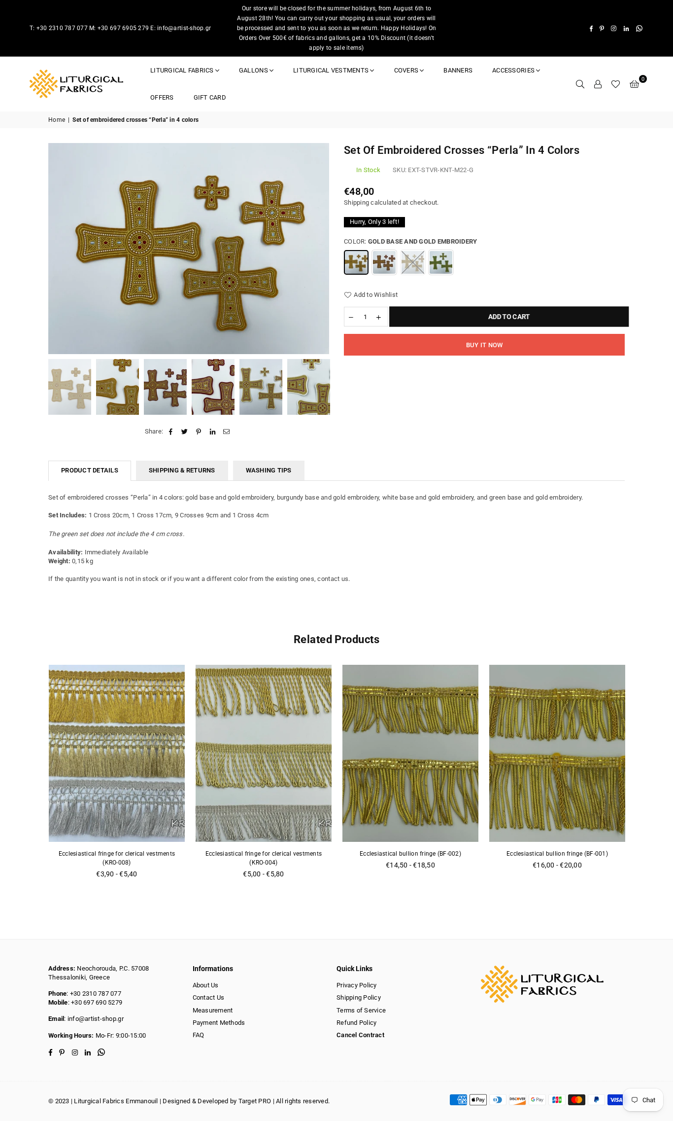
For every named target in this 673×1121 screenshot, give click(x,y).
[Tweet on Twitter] (185, 431)
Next (320, 248)
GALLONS (253, 70)
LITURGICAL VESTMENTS (331, 70)
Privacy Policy (356, 985)
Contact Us (209, 997)
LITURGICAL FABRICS (182, 70)
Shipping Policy (358, 997)
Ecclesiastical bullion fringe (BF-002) (410, 853)
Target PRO (254, 1101)
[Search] (580, 83)
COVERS (406, 70)
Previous (57, 248)
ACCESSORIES (513, 70)
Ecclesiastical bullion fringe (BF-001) (557, 853)
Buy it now (484, 345)
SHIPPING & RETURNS (182, 470)
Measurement (213, 1010)
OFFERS (162, 97)
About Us (206, 985)
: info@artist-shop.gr (93, 1018)
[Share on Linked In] (212, 431)
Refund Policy (356, 1022)
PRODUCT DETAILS (89, 470)
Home (56, 119)
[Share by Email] (226, 431)
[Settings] (597, 83)
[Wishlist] (615, 83)
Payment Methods (219, 1022)
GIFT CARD (210, 97)
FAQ (198, 1035)
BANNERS (457, 70)
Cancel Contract (360, 1035)
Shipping (356, 202)
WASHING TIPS (269, 470)
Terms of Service (361, 1010)
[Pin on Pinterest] (198, 431)
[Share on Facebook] (170, 431)
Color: (410, 241)
